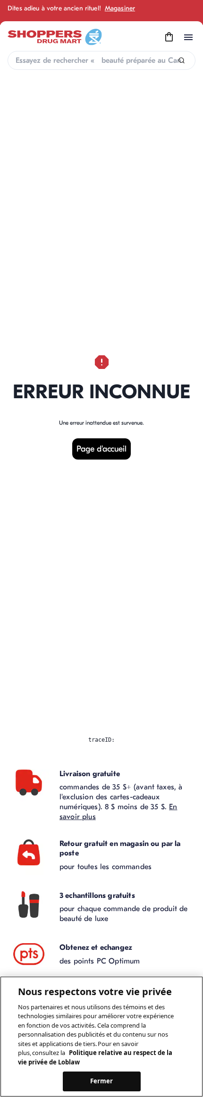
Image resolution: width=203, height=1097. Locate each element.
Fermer (101, 1081)
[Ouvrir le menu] (188, 37)
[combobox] (101, 60)
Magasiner (120, 8)
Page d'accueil (101, 449)
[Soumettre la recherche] (181, 60)
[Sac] (169, 37)
